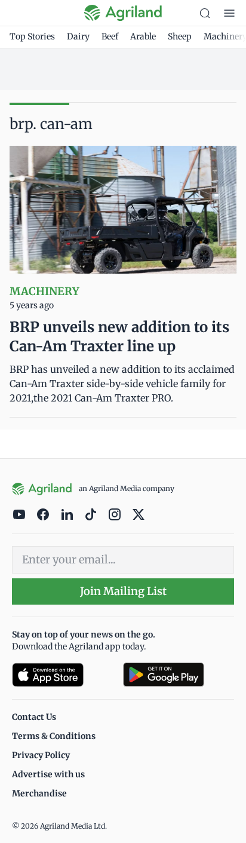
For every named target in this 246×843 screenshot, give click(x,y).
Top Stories (32, 36)
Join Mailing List (123, 591)
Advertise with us (48, 774)
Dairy (78, 36)
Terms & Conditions (54, 736)
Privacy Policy (41, 755)
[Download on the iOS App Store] (62, 675)
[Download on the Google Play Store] (178, 675)
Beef (110, 36)
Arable (143, 36)
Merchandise (39, 793)
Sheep (180, 36)
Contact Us (34, 717)
